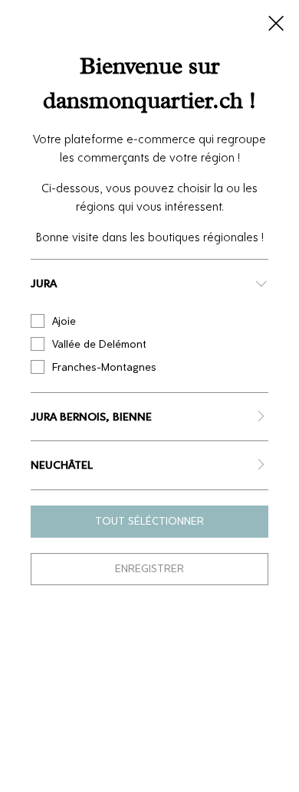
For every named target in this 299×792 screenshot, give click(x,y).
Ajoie (64, 321)
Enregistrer (149, 568)
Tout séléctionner (149, 521)
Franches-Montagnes (104, 367)
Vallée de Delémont (99, 344)
